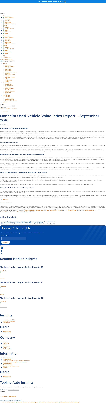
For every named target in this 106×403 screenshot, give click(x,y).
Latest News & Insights (9, 319)
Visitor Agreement (8, 358)
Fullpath (7, 73)
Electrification (9, 85)
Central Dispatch (9, 66)
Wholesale (6, 199)
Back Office (8, 84)
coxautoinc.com (72, 210)
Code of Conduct (7, 364)
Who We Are (6, 95)
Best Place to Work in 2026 (54, 210)
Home (2, 108)
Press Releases (9, 98)
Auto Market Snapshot (9, 321)
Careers (5, 347)
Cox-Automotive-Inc (22, 211)
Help (4, 55)
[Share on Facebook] (1, 251)
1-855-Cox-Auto (7, 57)
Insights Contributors (11, 100)
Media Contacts (9, 99)
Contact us (6, 343)
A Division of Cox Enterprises (8, 396)
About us (7, 96)
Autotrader (8, 65)
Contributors (6, 322)
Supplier (5, 367)
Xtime (7, 81)
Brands (5, 63)
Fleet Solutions (9, 88)
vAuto (7, 78)
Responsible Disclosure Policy (11, 366)
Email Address (5, 235)
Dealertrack (8, 70)
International (6, 346)
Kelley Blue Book (10, 74)
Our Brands (2, 13)
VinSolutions (8, 80)
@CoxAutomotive (89, 210)
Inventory (8, 89)
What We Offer (7, 83)
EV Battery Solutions (11, 72)
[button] (1, 104)
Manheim (7, 76)
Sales (6, 94)
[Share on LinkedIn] (2, 249)
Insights (5, 102)
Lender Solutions (9, 91)
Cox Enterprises (7, 349)
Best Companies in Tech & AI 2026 (34, 210)
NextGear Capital (10, 77)
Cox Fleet (8, 68)
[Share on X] (1, 254)
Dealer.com (8, 69)
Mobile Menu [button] (3, 107)
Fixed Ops (8, 87)
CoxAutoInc (5, 211)
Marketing (8, 92)
